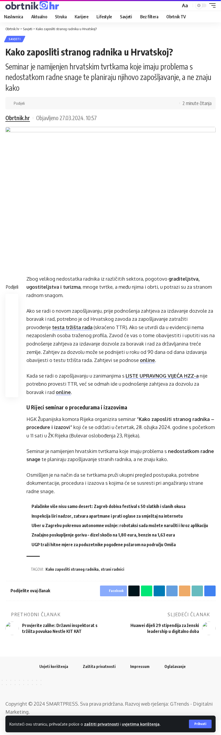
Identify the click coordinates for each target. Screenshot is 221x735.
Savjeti (15, 39)
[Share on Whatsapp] (47, 103)
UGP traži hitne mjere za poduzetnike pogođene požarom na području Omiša (104, 544)
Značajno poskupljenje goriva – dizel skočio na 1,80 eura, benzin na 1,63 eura (103, 535)
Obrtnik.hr (17, 117)
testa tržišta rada (72, 327)
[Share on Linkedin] (55, 103)
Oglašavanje (175, 666)
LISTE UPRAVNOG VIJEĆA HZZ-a (162, 376)
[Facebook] (100, 687)
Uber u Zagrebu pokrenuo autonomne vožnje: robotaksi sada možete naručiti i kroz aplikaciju (120, 525)
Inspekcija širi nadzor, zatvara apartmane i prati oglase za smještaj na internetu (107, 516)
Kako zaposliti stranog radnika (72, 569)
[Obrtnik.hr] (33, 5)
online (147, 360)
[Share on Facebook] (30, 103)
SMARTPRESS (62, 704)
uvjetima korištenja (141, 724)
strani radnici (112, 569)
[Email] (72, 103)
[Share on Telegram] (64, 103)
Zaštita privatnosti (99, 666)
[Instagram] (121, 687)
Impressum (140, 666)
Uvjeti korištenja (53, 666)
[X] (107, 687)
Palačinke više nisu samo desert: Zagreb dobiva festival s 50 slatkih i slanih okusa (108, 506)
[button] (200, 724)
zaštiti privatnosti (101, 724)
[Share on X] (39, 103)
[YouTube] (114, 687)
